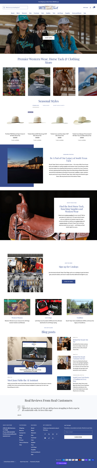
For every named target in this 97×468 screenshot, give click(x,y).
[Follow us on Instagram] (53, 434)
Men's (18, 13)
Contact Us (22, 433)
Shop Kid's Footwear (48, 38)
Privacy (21, 440)
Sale (85, 13)
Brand (12, 13)
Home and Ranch (76, 13)
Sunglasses (46, 105)
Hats (42, 13)
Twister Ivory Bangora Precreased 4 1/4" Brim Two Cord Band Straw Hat (81, 134)
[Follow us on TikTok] (49, 438)
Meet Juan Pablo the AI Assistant (23, 380)
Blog (20, 437)
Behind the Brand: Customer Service (79, 358)
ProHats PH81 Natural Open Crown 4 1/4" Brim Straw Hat (15, 134)
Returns (21, 430)
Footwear (36, 13)
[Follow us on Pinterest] (57, 434)
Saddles (48, 13)
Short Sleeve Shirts (58, 105)
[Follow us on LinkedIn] (53, 438)
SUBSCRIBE (78, 437)
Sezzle (21, 435)
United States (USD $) (9, 461)
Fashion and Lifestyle (78, 375)
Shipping (21, 428)
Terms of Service (23, 442)
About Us (10, 377)
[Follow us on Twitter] (49, 434)
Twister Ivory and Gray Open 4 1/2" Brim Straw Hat (59, 134)
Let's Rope (60, 13)
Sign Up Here (68, 281)
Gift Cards (85, 7)
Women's (24, 13)
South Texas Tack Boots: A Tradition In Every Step (81, 379)
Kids (30, 13)
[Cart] (93, 7)
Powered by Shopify (35, 461)
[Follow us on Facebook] (45, 434)
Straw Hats (36, 105)
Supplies (67, 13)
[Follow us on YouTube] (45, 438)
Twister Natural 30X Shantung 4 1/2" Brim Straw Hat (37, 134)
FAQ (20, 445)
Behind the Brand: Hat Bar (80, 341)
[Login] (90, 7)
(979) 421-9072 (11, 432)
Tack (54, 13)
